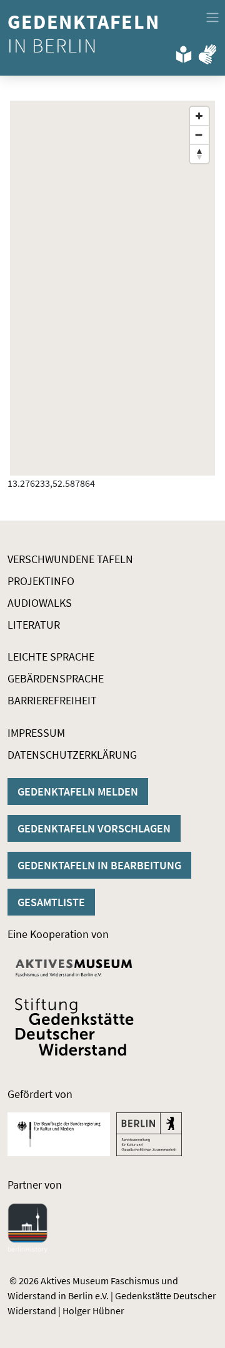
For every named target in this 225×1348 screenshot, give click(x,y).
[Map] (112, 288)
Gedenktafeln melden (78, 791)
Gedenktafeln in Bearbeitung (99, 865)
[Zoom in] (199, 116)
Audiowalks (40, 603)
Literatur (34, 624)
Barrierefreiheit (52, 700)
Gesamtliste (51, 902)
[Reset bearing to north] (199, 153)
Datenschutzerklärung (72, 754)
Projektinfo (41, 581)
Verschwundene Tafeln (70, 559)
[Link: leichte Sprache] (184, 52)
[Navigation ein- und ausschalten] (212, 17)
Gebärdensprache (56, 678)
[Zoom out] (199, 135)
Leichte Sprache (51, 656)
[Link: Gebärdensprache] (208, 51)
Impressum (36, 733)
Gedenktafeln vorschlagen (94, 828)
